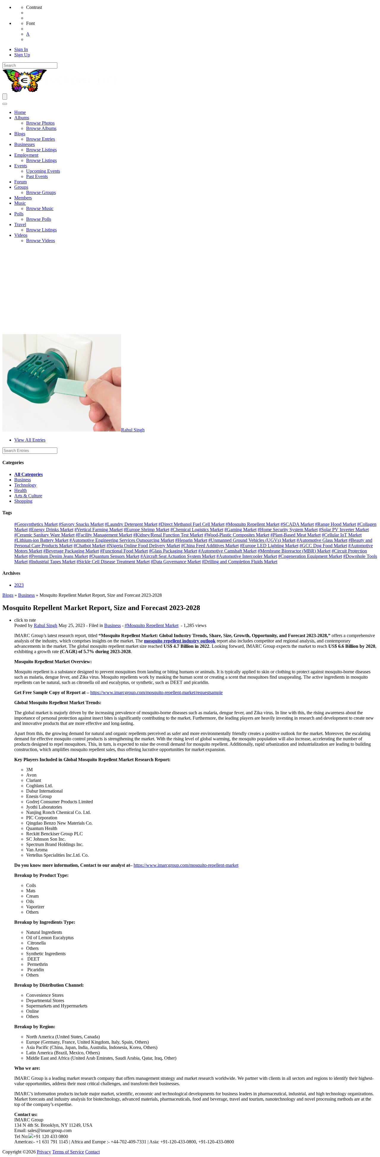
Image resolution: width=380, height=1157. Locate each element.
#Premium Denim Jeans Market (58, 556)
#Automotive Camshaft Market (227, 550)
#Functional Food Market (124, 550)
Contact (92, 1151)
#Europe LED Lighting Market (269, 545)
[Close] (4, 104)
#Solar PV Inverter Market (344, 529)
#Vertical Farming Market (99, 529)
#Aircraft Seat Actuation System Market (177, 556)
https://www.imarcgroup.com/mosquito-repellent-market (186, 865)
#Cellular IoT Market (342, 534)
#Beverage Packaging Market (71, 550)
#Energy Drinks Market (51, 529)
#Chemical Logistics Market (196, 529)
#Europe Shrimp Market (146, 529)
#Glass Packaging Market (173, 550)
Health (20, 490)
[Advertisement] (190, 289)
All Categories (28, 474)
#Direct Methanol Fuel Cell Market (191, 524)
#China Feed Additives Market (210, 545)
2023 (19, 585)
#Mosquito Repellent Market (252, 524)
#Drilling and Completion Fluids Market (239, 561)
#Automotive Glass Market (322, 540)
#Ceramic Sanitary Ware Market (44, 534)
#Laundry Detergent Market (131, 524)
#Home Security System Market (288, 529)
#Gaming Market (240, 529)
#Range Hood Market (335, 524)
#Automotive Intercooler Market (246, 556)
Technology (25, 485)
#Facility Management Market (104, 534)
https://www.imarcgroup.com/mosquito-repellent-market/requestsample (156, 692)
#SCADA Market (297, 524)
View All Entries (29, 439)
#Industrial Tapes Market (52, 561)
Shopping (23, 501)
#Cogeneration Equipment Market (310, 556)
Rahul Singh (133, 429)
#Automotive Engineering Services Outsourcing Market (121, 540)
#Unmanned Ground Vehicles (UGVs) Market (251, 540)
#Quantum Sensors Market (114, 556)
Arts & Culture (28, 495)
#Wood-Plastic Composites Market (236, 534)
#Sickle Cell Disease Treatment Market (113, 561)
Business (22, 479)
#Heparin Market (191, 540)
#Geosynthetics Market (36, 524)
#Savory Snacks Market (81, 524)
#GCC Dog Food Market (323, 545)
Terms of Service (68, 1151)
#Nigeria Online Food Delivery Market (143, 545)
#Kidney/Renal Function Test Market (168, 534)
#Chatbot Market (89, 545)
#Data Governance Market (176, 561)
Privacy (44, 1151)
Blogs (7, 595)
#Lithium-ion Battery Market (41, 540)
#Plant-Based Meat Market (295, 534)
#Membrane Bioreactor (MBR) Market (294, 550)
